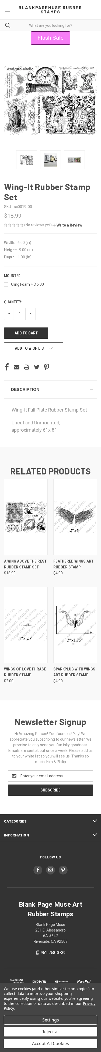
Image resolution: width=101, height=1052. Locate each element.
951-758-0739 (53, 952)
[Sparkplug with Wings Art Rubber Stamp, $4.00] (75, 625)
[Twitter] (36, 367)
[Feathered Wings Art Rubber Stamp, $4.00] (75, 517)
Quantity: (13, 302)
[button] (67, 225)
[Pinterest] (46, 367)
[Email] (16, 367)
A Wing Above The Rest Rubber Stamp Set (25, 564)
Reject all (50, 1032)
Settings (50, 1020)
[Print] (26, 367)
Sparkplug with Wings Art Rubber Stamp (74, 672)
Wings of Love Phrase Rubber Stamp (25, 672)
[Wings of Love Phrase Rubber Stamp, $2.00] (26, 625)
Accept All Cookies (50, 1043)
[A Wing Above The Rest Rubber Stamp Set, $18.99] (26, 517)
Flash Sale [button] (50, 38)
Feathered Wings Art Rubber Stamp (73, 564)
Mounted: (13, 276)
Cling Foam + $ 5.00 (27, 284)
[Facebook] (6, 367)
